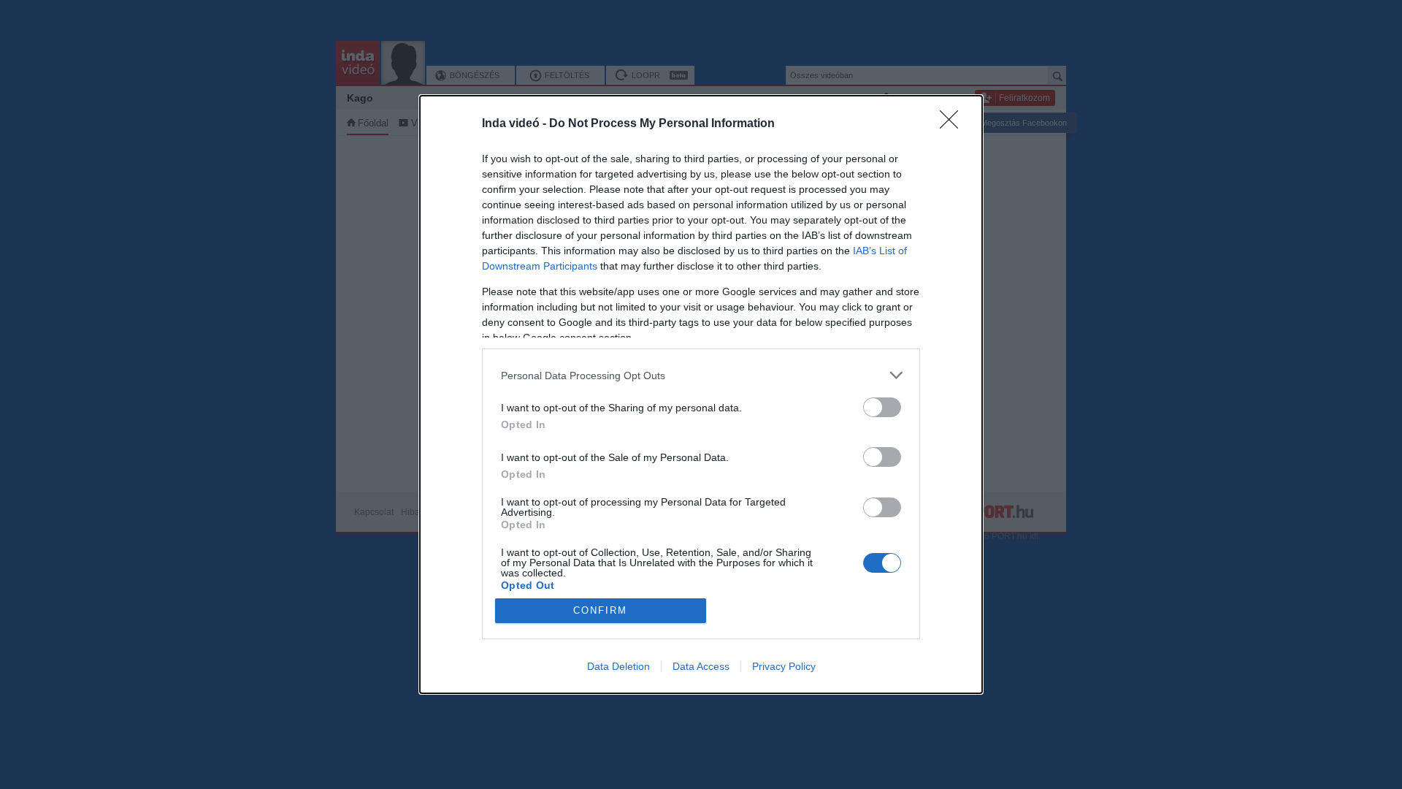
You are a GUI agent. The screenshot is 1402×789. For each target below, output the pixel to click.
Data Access (701, 666)
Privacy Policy (784, 666)
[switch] (882, 407)
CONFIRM (600, 610)
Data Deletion (618, 666)
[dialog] (701, 394)
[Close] (954, 124)
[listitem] (701, 375)
